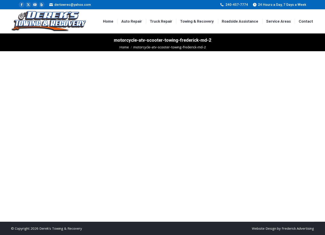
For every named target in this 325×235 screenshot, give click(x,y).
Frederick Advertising (298, 228)
